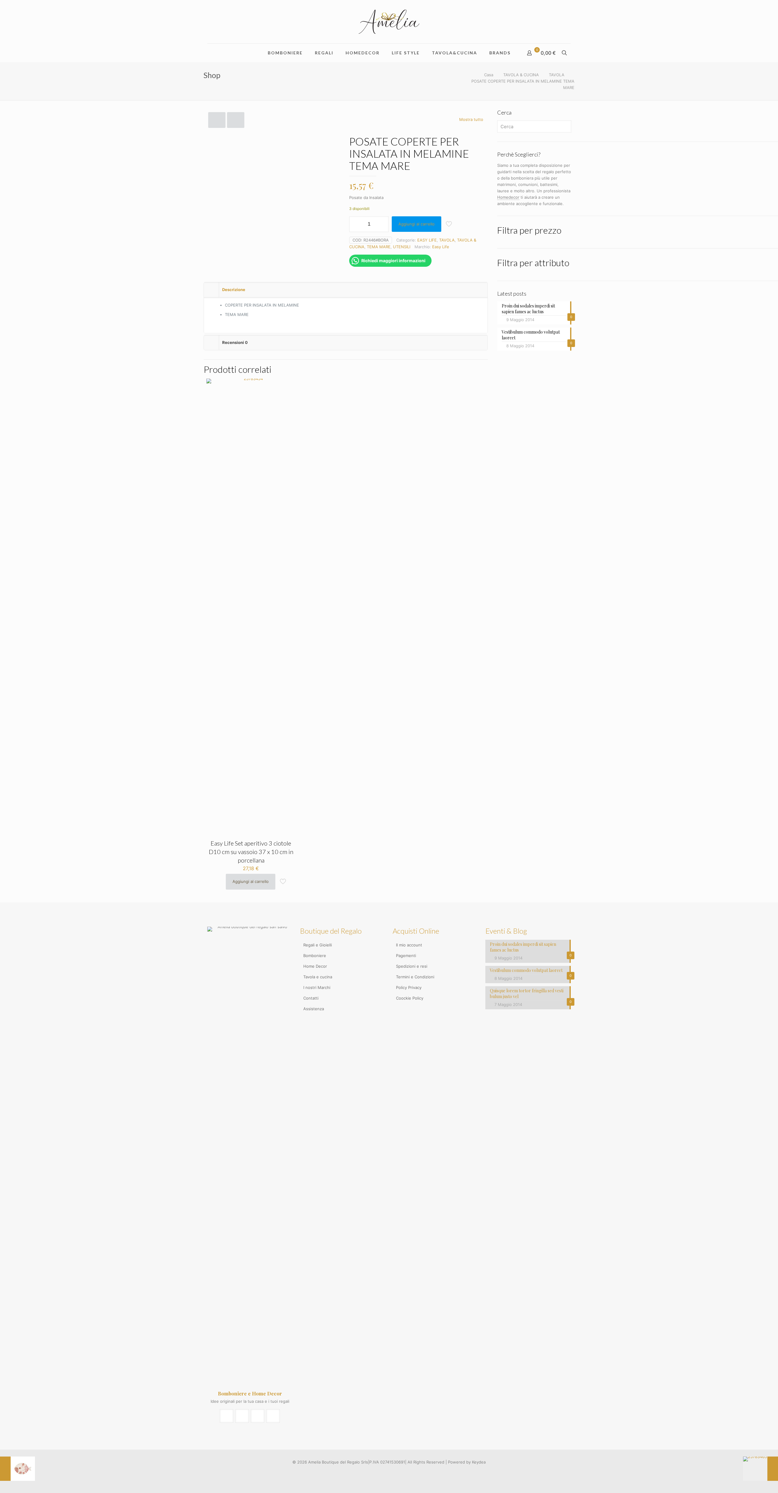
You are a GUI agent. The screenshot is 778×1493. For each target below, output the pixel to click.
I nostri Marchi (316, 987)
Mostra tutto (471, 119)
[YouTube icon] (392, 1471)
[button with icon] (226, 1416)
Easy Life (440, 246)
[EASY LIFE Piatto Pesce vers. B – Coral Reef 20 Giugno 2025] (17, 1469)
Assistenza (313, 1008)
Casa (488, 74)
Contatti (310, 998)
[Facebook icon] (386, 1471)
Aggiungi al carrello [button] (250, 881)
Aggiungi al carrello (416, 223)
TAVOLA (556, 74)
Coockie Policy (409, 998)
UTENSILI (401, 246)
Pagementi (406, 955)
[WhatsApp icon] (379, 1471)
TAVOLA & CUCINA (521, 74)
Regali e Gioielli (317, 944)
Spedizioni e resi (411, 966)
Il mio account (409, 944)
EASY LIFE (427, 240)
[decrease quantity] (356, 224)
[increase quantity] (382, 224)
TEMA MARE (379, 246)
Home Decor (315, 966)
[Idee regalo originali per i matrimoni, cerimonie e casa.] (389, 21)
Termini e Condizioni (415, 976)
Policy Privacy (409, 987)
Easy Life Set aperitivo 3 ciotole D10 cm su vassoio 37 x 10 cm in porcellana (251, 851)
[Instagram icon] (398, 1471)
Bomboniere (314, 955)
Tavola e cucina (317, 976)
